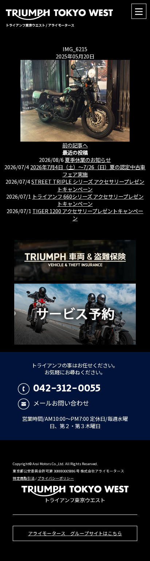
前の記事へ (75, 145)
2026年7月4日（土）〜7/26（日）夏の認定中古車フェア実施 (87, 170)
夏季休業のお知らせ (88, 159)
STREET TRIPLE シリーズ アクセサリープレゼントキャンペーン (87, 185)
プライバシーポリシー (56, 478)
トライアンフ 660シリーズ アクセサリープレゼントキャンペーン (87, 199)
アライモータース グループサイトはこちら (75, 533)
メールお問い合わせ (60, 402)
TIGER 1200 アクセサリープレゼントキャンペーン (87, 214)
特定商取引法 (24, 478)
